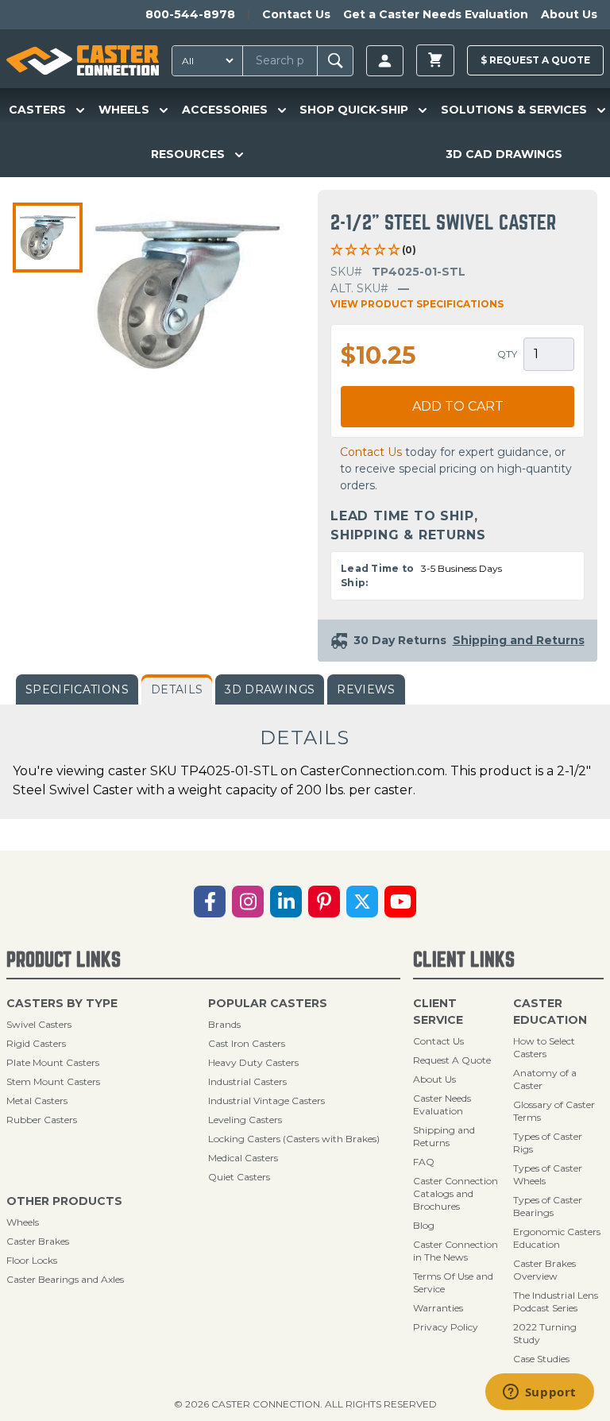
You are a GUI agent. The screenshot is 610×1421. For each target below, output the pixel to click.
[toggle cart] (435, 60)
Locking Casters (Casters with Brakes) (294, 1139)
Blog (423, 1225)
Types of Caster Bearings (547, 1206)
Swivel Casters (38, 1024)
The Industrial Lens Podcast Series (555, 1301)
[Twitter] (362, 901)
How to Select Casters (544, 1047)
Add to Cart (458, 406)
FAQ (423, 1162)
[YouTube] (400, 901)
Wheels (22, 1222)
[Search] (335, 60)
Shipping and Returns (444, 1136)
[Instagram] (248, 901)
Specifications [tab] (77, 689)
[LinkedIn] (286, 901)
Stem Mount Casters (53, 1081)
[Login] (384, 60)
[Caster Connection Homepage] (82, 60)
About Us (569, 14)
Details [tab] (177, 689)
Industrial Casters (247, 1081)
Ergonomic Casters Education (556, 1238)
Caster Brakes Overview (544, 1269)
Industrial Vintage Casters (266, 1100)
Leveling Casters (245, 1120)
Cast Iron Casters (246, 1043)
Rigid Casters (36, 1043)
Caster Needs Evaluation (442, 1104)
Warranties (438, 1308)
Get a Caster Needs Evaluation (435, 14)
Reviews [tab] (366, 689)
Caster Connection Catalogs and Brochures (455, 1193)
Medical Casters (243, 1158)
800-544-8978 (190, 14)
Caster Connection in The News (455, 1250)
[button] (48, 237)
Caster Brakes (37, 1241)
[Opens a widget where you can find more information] (539, 1393)
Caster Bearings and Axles (65, 1279)
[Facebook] (210, 901)
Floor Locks (31, 1260)
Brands (224, 1024)
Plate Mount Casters (52, 1062)
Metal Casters (37, 1100)
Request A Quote (452, 1060)
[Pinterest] (324, 901)
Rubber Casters (41, 1120)
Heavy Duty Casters (253, 1062)
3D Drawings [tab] (270, 689)
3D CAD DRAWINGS (504, 154)
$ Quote (535, 60)
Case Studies (541, 1359)
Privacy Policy (445, 1327)
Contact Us (296, 14)
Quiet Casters (239, 1177)
